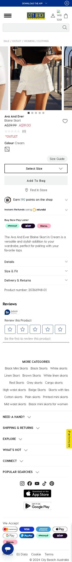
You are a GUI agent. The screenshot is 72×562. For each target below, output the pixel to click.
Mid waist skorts (15, 404)
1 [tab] (29, 113)
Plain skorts (32, 397)
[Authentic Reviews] (12, 312)
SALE (6, 40)
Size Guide (57, 158)
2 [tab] (32, 113)
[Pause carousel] (67, 3)
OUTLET (16, 40)
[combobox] (36, 28)
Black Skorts (39, 368)
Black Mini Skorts (16, 368)
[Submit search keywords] (65, 27)
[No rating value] (13, 131)
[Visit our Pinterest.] (51, 483)
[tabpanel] (36, 79)
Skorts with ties (59, 389)
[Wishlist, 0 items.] (59, 16)
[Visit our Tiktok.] (44, 483)
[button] (7, 15)
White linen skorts (56, 375)
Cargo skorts (54, 382)
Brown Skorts (32, 375)
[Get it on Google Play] (37, 506)
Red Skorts (16, 382)
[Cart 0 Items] (66, 16)
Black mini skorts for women (48, 404)
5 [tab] (43, 113)
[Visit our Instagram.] (21, 483)
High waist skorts (14, 389)
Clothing (43, 40)
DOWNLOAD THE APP (32, 3)
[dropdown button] (45, 3)
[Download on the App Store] (37, 493)
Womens (29, 40)
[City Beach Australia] (36, 15)
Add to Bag (36, 180)
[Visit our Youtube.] (36, 483)
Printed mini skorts (55, 397)
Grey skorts (34, 382)
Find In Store (38, 190)
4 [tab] (40, 113)
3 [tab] (36, 113)
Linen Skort (12, 375)
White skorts (58, 368)
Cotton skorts (13, 397)
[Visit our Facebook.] (29, 483)
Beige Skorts (37, 389)
